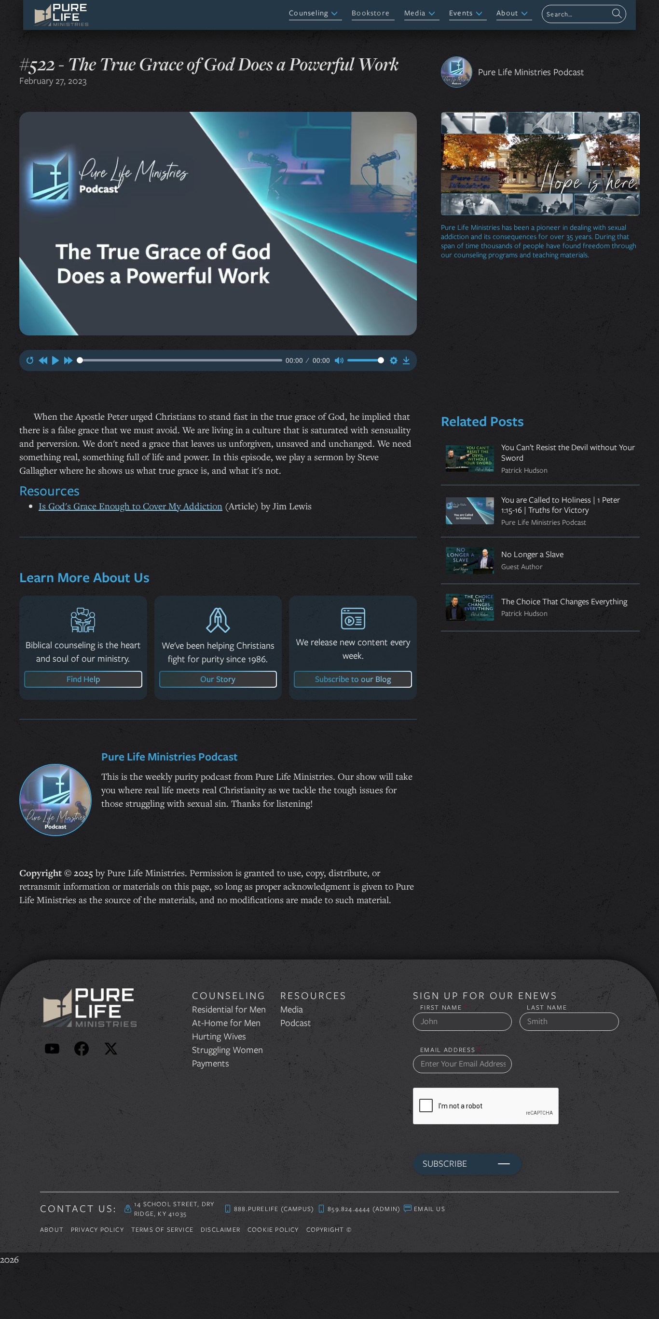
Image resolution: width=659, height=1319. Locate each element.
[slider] (179, 360)
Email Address (450, 1049)
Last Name (547, 1007)
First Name (443, 1007)
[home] (60, 15)
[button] (315, 14)
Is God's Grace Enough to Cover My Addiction (130, 506)
